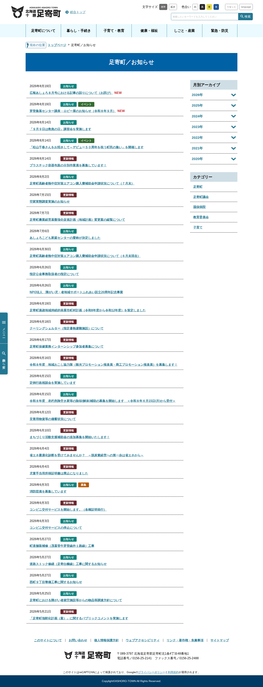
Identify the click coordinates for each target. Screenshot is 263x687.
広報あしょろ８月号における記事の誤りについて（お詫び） (71, 92)
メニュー (4, 331)
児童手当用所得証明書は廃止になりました (59, 473)
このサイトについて (48, 640)
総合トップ (77, 12)
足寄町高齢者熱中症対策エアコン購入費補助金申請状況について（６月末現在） (85, 256)
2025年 (197, 105)
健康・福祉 (149, 31)
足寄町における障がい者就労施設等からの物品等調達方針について (76, 600)
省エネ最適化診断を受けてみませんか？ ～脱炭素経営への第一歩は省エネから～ (87, 455)
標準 (163, 7)
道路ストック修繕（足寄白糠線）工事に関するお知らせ (68, 564)
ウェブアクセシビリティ (143, 640)
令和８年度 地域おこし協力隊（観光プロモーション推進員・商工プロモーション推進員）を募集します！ (104, 364)
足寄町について (43, 31)
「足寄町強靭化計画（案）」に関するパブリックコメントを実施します (79, 618)
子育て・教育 (114, 31)
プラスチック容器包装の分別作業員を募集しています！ (68, 165)
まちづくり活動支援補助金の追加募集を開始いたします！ (70, 437)
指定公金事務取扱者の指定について (54, 274)
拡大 (173, 7)
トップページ (57, 45)
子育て (198, 227)
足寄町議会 (201, 197)
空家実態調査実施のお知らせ (50, 201)
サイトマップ (219, 640)
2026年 (197, 95)
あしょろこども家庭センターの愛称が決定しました (65, 237)
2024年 (197, 116)
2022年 (197, 138)
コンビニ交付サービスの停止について (56, 527)
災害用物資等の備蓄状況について (53, 419)
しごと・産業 (184, 31)
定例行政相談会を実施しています (53, 382)
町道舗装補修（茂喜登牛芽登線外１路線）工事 (62, 545)
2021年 (197, 148)
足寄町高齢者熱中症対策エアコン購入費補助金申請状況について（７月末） (82, 183)
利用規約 (173, 672)
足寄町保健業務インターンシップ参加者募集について (67, 346)
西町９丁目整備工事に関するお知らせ (56, 582)
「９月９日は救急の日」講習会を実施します (60, 129)
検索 (248, 16)
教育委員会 (201, 217)
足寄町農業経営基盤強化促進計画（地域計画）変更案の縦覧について (77, 219)
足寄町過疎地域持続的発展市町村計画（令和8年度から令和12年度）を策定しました (88, 310)
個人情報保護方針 (106, 640)
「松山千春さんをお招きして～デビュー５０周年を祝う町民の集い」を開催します (87, 147)
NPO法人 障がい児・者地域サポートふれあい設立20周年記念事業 (76, 292)
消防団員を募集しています (48, 491)
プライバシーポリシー (151, 672)
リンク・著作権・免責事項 (185, 640)
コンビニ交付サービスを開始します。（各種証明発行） (68, 509)
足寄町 (198, 186)
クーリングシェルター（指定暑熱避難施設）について (67, 328)
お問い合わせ (78, 640)
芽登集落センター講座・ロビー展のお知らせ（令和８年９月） (73, 111)
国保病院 (199, 207)
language (246, 7)
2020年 (197, 159)
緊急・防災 (219, 31)
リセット (231, 7)
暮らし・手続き (79, 31)
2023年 (197, 127)
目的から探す (4, 362)
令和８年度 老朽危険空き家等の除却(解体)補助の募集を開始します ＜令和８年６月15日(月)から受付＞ (103, 400)
